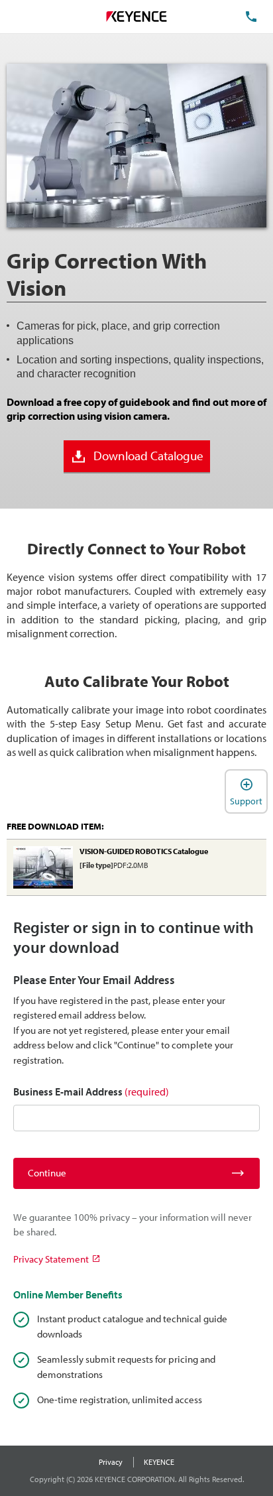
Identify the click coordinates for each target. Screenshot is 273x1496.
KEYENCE (159, 1462)
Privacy (111, 1462)
